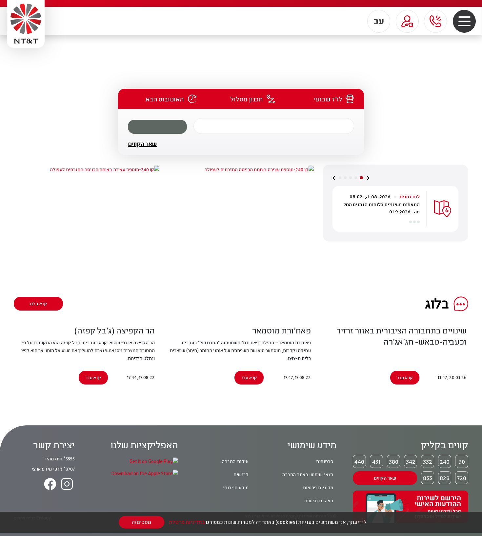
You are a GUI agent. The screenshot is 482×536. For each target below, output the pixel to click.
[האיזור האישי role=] (407, 21)
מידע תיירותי (236, 488)
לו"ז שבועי (328, 99)
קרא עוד (405, 377)
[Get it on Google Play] (154, 460)
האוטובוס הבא (165, 99)
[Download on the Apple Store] (144, 473)
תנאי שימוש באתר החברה (307, 474)
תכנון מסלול (246, 99)
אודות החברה (235, 461)
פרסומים (324, 461)
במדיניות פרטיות (187, 522)
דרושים (241, 474)
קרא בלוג (38, 303)
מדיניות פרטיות (318, 488)
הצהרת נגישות (318, 501)
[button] (464, 21)
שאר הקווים (142, 144)
